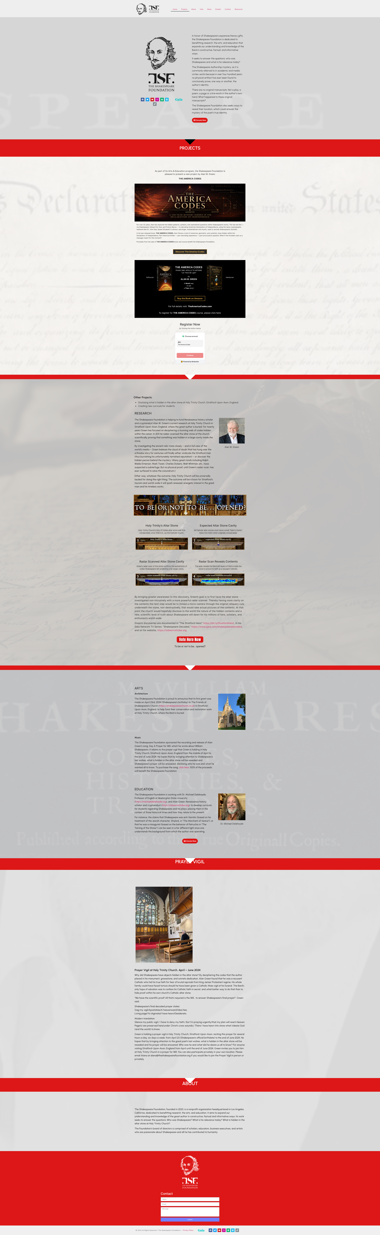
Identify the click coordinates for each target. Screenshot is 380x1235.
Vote (201, 9)
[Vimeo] (167, 99)
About (193, 9)
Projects (184, 9)
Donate (218, 9)
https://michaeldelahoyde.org (150, 801)
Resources (238, 9)
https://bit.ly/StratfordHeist (218, 623)
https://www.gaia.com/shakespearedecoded (216, 626)
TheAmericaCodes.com (200, 306)
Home (175, 9)
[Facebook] (142, 99)
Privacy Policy (187, 1230)
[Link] (155, 104)
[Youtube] (152, 99)
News (209, 9)
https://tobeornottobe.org (171, 630)
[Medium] (162, 99)
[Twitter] (147, 99)
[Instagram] (157, 99)
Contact (228, 9)
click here (184, 767)
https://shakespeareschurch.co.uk (176, 705)
